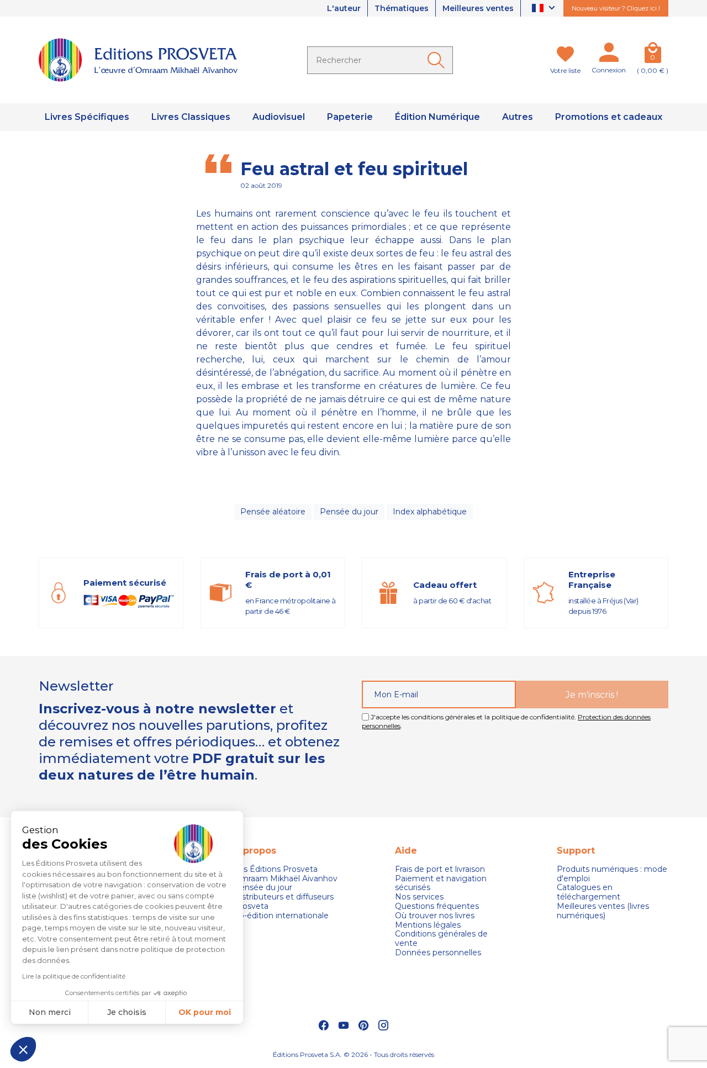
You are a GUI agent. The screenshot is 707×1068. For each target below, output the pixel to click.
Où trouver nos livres (434, 915)
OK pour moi (204, 1012)
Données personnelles (438, 952)
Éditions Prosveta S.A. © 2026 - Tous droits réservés (353, 1054)
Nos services (419, 897)
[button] (23, 1049)
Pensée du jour (349, 512)
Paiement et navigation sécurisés (441, 883)
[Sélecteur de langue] (545, 8)
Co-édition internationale (281, 915)
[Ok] (438, 60)
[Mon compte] (609, 55)
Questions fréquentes (437, 906)
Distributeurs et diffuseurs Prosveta (284, 901)
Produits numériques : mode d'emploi (612, 874)
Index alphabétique (430, 512)
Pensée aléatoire (272, 512)
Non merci (50, 1012)
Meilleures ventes (478, 8)
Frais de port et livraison (440, 869)
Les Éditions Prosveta (276, 869)
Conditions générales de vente (441, 938)
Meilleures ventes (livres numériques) (603, 911)
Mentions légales (428, 925)
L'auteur (344, 8)
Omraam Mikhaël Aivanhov (285, 878)
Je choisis (126, 1012)
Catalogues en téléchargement (588, 892)
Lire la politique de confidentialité (73, 976)
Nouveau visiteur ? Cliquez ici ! (616, 8)
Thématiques (401, 8)
